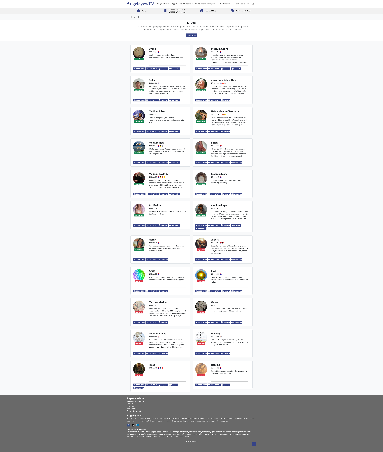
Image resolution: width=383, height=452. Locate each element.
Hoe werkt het (210, 11)
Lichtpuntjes (212, 4)
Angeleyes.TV (140, 4)
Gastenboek (225, 4)
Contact (130, 404)
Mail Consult (188, 4)
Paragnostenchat (163, 4)
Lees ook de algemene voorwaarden (175, 436)
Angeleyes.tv (156, 432)
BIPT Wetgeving (191, 441)
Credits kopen (200, 4)
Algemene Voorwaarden (136, 401)
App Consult (177, 4)
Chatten (145, 11)
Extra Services (132, 409)
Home (132, 17)
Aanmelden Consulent (240, 4)
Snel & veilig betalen (243, 11)
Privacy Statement (134, 411)
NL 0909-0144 (177, 10)
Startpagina (192, 35)
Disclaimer (131, 406)
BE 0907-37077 (177, 12)
